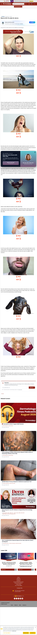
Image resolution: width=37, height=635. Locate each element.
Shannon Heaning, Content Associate (9, 483)
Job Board (18, 580)
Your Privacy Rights (18, 585)
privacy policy (20, 389)
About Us (16, 605)
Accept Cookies (26, 632)
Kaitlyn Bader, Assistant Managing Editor (9, 513)
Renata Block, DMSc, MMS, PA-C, (8, 512)
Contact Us (19, 579)
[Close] (35, 627)
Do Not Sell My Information (19, 581)
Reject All (32, 632)
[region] (18, 630)
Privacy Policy (18, 584)
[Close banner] (35, 1)
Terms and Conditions (18, 583)
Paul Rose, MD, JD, (6, 543)
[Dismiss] (35, 152)
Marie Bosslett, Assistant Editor (8, 425)
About (18, 577)
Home (12, 605)
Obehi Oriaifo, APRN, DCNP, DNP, (19, 512)
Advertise (18, 578)
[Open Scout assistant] (32, 4)
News (20, 605)
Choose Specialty (17, 6)
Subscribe (31, 387)
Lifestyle (2, 393)
